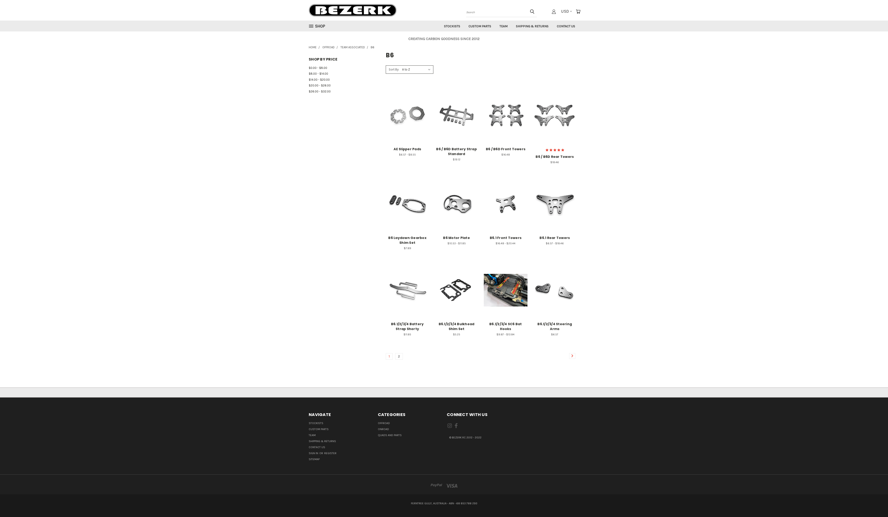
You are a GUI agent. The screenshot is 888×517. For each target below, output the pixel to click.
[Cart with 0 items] (578, 11)
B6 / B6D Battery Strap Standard (456, 151)
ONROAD (383, 429)
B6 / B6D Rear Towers (555, 156)
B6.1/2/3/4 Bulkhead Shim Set (457, 326)
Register (330, 453)
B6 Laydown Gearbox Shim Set (407, 240)
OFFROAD (384, 423)
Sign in (314, 453)
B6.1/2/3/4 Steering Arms (554, 326)
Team (504, 26)
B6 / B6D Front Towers (505, 149)
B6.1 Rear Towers (555, 238)
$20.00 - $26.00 (320, 85)
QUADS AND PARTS (390, 435)
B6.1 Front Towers (505, 238)
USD (565, 11)
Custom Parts (480, 26)
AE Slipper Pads (407, 149)
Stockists (452, 26)
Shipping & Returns (532, 26)
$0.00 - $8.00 (318, 68)
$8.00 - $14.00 (318, 73)
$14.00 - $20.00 (319, 79)
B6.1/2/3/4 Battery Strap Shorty (407, 326)
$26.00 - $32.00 (320, 91)
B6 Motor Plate (456, 238)
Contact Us (566, 26)
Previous (875, 502)
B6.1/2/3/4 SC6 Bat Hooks (505, 326)
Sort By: (394, 69)
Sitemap (314, 459)
